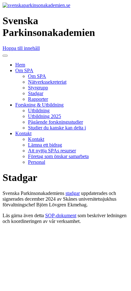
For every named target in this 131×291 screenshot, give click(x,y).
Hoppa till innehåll (21, 48)
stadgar (73, 193)
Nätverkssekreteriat (47, 82)
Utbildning (39, 110)
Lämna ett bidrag (45, 145)
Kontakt (23, 133)
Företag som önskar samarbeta (58, 156)
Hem (20, 64)
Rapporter (38, 99)
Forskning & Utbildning (39, 104)
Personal (36, 162)
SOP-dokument (60, 215)
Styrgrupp (38, 87)
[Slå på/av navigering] (5, 56)
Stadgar (35, 93)
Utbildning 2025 (44, 116)
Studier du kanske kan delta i (57, 127)
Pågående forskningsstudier (55, 122)
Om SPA (24, 70)
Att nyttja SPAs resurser (52, 150)
